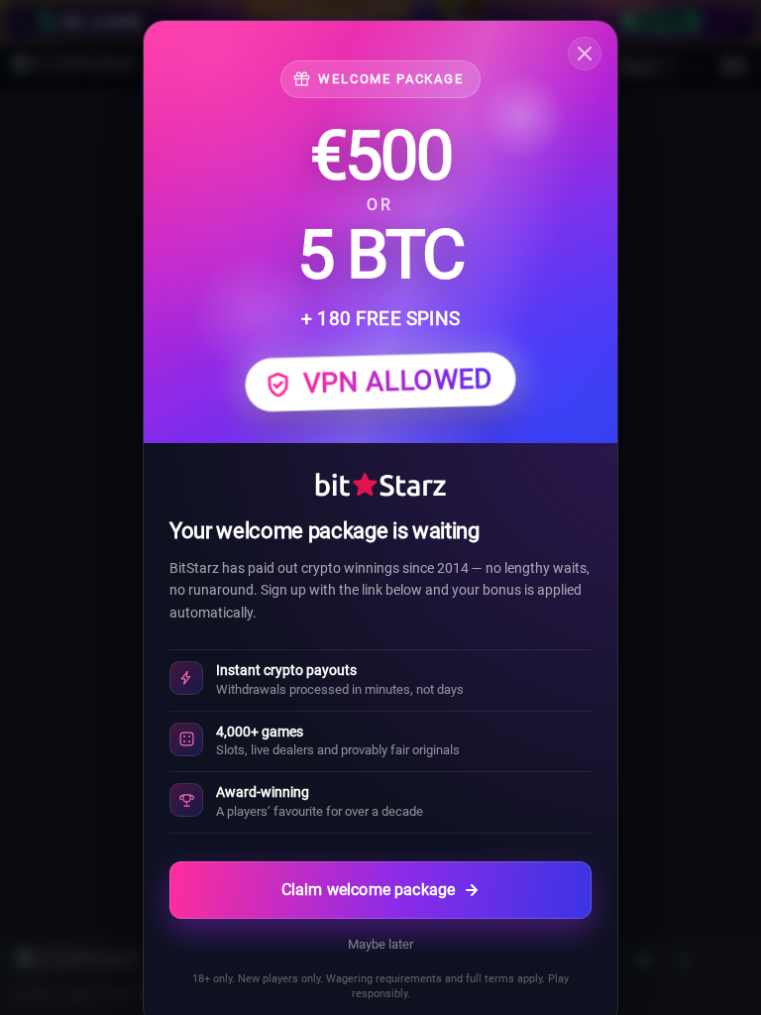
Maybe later (380, 944)
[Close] (584, 53)
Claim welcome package (368, 889)
